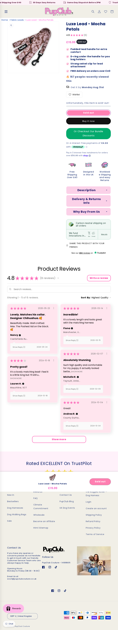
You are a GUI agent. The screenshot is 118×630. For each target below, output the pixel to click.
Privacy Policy (93, 527)
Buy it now (88, 121)
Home (4, 19)
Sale (9, 520)
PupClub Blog (67, 501)
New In (10, 495)
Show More (76, 371)
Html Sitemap (40, 527)
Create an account (96, 508)
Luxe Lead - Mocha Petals (39, 19)
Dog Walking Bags (16, 514)
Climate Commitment (40, 506)
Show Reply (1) (19, 347)
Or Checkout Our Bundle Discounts (88, 133)
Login (88, 501)
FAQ (35, 498)
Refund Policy (93, 521)
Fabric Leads (17, 19)
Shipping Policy (94, 514)
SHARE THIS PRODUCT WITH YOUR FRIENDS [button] (87, 245)
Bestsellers (13, 501)
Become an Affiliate (44, 521)
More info (104, 234)
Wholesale (38, 514)
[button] (6, 11)
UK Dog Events (67, 507)
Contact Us (66, 495)
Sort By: (86, 297)
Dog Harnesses (15, 507)
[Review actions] (54, 308)
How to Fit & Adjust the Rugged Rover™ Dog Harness (96, 492)
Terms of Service (95, 534)
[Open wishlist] (105, 11)
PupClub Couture (22, 626)
